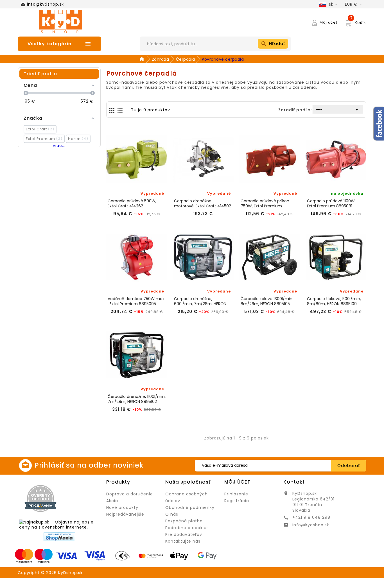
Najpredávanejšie (125, 514)
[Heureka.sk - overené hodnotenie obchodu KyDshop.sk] (82, 498)
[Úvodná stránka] (142, 59)
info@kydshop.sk (45, 4)
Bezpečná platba (184, 521)
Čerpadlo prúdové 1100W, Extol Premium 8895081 (331, 203)
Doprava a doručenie (129, 494)
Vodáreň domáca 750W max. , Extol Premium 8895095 (136, 301)
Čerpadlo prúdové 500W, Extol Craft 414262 (132, 203)
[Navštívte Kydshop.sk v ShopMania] (59, 537)
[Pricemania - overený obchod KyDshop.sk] (40, 498)
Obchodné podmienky (189, 507)
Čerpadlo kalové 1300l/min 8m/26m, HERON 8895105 (266, 301)
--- (338, 109)
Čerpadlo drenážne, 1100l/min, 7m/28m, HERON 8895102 (137, 399)
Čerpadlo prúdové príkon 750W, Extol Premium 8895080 (265, 203)
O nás (171, 514)
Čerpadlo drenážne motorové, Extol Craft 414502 (202, 203)
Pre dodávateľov (183, 534)
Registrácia (236, 501)
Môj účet (237, 482)
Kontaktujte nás (182, 541)
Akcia (112, 501)
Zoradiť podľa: (295, 109)
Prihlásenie (236, 494)
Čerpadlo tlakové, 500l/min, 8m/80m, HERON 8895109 (334, 301)
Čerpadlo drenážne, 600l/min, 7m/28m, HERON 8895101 (200, 301)
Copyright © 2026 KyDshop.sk (50, 572)
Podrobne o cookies (187, 528)
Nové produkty (122, 507)
